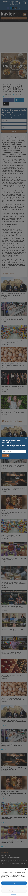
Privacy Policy (14, 894)
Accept (14, 883)
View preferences (14, 891)
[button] (26, 870)
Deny (14, 887)
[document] (14, 448)
